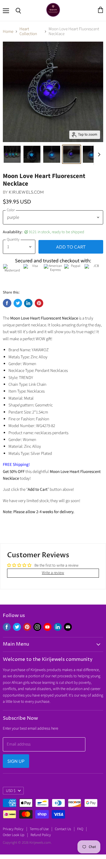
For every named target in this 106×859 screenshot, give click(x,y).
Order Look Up (13, 834)
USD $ (11, 791)
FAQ (80, 829)
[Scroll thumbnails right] (98, 154)
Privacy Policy (13, 829)
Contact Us (63, 829)
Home (8, 31)
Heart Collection (28, 32)
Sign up (16, 761)
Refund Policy (41, 834)
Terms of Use (39, 829)
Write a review (53, 573)
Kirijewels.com (26, 192)
